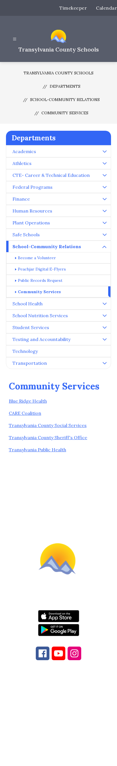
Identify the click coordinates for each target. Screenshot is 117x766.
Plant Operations (31, 223)
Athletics (22, 163)
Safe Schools (26, 234)
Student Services (30, 327)
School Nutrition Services (40, 315)
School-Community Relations (65, 99)
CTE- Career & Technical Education (51, 175)
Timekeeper (73, 8)
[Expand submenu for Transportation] (104, 363)
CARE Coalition (25, 413)
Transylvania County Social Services (48, 425)
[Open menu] (14, 39)
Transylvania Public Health (37, 449)
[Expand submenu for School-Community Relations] (104, 247)
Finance (21, 199)
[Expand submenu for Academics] (104, 151)
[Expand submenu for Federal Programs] (104, 187)
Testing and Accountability (41, 339)
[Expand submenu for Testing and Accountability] (104, 339)
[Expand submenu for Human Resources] (104, 210)
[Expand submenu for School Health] (104, 303)
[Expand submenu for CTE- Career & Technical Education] (104, 175)
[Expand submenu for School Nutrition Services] (104, 315)
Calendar (106, 8)
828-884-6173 (66, 701)
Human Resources (32, 211)
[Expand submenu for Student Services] (104, 327)
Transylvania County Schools (58, 73)
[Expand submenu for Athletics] (104, 163)
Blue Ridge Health (28, 401)
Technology (25, 351)
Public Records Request (40, 280)
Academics (24, 151)
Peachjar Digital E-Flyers (42, 269)
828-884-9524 (58, 708)
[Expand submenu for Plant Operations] (104, 222)
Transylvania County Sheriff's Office (48, 437)
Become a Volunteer (37, 257)
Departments (65, 86)
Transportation (29, 363)
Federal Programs (32, 187)
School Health (27, 303)
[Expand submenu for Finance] (104, 199)
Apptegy (70, 757)
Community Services (64, 112)
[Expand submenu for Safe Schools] (104, 234)
